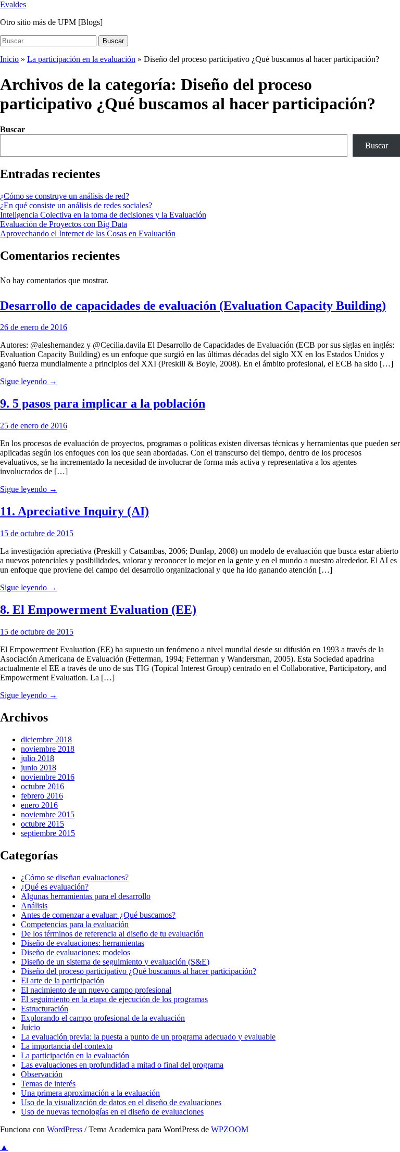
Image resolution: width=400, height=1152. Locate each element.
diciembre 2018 (46, 739)
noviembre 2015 (47, 814)
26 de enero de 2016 (33, 327)
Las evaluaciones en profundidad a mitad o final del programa (122, 1064)
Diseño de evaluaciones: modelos (75, 952)
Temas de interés (48, 1083)
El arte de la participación (62, 980)
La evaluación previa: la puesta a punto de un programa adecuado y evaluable (148, 1036)
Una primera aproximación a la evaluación (90, 1092)
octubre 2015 (42, 823)
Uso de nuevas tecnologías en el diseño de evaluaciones (112, 1111)
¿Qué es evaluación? (55, 886)
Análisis (34, 905)
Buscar (113, 41)
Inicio (9, 59)
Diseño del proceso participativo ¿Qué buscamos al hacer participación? (138, 971)
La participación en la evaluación (81, 59)
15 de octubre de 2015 (36, 533)
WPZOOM (229, 1129)
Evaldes (13, 4)
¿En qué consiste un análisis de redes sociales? (76, 205)
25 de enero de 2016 (33, 425)
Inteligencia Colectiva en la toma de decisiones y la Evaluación (103, 214)
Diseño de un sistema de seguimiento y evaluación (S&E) (115, 961)
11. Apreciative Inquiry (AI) (74, 511)
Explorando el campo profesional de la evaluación (103, 1018)
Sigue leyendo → (28, 381)
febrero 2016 (42, 795)
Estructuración (44, 1008)
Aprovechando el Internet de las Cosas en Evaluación (88, 233)
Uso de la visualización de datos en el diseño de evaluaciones (121, 1102)
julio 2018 (37, 758)
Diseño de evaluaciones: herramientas (82, 943)
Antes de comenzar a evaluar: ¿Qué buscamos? (98, 914)
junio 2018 (38, 767)
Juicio (30, 1027)
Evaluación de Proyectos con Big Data (63, 224)
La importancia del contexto (67, 1046)
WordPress (64, 1129)
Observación (42, 1074)
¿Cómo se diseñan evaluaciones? (75, 877)
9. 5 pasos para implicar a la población (102, 403)
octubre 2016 (42, 786)
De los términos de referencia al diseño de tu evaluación (112, 933)
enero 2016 (39, 805)
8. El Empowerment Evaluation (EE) (98, 609)
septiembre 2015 (48, 833)
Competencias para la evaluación (75, 924)
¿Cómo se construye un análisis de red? (64, 196)
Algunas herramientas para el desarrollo (86, 896)
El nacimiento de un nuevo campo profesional (96, 989)
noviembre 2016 (47, 777)
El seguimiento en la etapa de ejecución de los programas (114, 999)
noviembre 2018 (47, 748)
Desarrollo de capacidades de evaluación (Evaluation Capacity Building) (193, 305)
